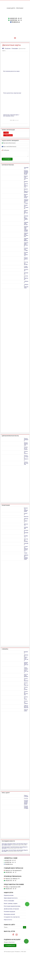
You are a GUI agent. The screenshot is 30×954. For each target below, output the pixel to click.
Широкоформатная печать (11, 898)
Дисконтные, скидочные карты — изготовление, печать (11, 115)
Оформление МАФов (26, 239)
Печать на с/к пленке (26, 448)
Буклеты (26, 514)
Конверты (26, 536)
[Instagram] (17, 934)
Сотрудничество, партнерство (12, 917)
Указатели (26, 270)
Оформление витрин (26, 223)
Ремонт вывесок (26, 259)
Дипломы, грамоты (26, 520)
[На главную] (3, 48)
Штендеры (26, 273)
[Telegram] (17, 28)
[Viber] (13, 28)
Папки (25, 553)
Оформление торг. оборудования (26, 229)
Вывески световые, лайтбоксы (26, 184)
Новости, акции (26, 796)
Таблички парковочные (26, 286)
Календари (26, 528)
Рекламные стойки (26, 249)
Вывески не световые (26, 177)
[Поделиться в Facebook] (20, 122)
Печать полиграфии (9, 900)
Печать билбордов (26, 444)
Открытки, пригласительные (26, 548)
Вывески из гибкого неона (26, 196)
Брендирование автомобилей (26, 172)
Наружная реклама (8, 895)
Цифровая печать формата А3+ (26, 557)
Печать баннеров (26, 439)
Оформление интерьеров (26, 234)
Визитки (26, 516)
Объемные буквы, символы (26, 218)
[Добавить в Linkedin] (22, 122)
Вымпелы (26, 652)
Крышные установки (26, 207)
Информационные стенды (26, 201)
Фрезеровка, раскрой (9, 914)
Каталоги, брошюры (26, 532)
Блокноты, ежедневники (26, 509)
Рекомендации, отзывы (26, 807)
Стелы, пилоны (26, 267)
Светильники (26, 710)
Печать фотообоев (26, 463)
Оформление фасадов (26, 244)
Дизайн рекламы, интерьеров (11, 908)
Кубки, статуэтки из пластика (26, 670)
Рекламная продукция (9, 911)
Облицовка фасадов (26, 212)
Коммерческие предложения (26, 802)
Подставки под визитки (26, 706)
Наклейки (26, 544)
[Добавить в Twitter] (26, 122)
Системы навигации (26, 277)
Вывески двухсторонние (26, 190)
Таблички (26, 282)
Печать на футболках (26, 693)
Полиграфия (15, 48)
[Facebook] (13, 934)
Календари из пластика (26, 664)
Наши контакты (8, 919)
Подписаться (10, 945)
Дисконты (26, 524)
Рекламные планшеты (26, 254)
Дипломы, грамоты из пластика (26, 657)
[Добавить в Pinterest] (24, 122)
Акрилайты (26, 168)
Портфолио (8, 48)
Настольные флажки (26, 675)
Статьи (26, 798)
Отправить (7, 159)
